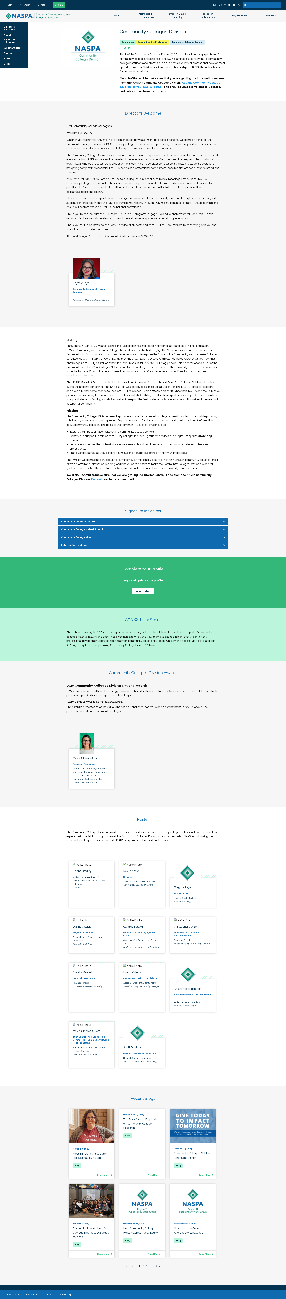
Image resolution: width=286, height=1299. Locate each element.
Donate (41, 4)
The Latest (270, 15)
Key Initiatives (239, 15)
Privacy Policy (13, 1294)
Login (58, 5)
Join (10, 4)
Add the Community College (201, 82)
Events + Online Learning (177, 16)
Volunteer (25, 4)
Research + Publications (208, 16)
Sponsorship (65, 1294)
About (115, 15)
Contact (49, 1294)
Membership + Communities (146, 16)
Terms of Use (32, 1294)
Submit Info (142, 591)
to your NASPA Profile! (147, 86)
